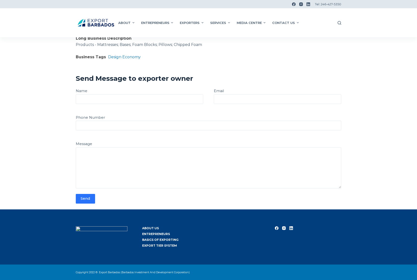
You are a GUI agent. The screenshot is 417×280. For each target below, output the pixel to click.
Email (219, 90)
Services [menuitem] (218, 23)
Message (84, 143)
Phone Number (90, 117)
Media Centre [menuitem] (249, 23)
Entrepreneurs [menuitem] (155, 23)
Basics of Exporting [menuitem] (160, 240)
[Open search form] (339, 23)
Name (81, 90)
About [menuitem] (124, 23)
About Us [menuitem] (150, 228)
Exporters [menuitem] (190, 23)
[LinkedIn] (308, 4)
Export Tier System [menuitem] (159, 245)
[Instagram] (301, 4)
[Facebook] (294, 4)
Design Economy (124, 57)
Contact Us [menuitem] (283, 23)
